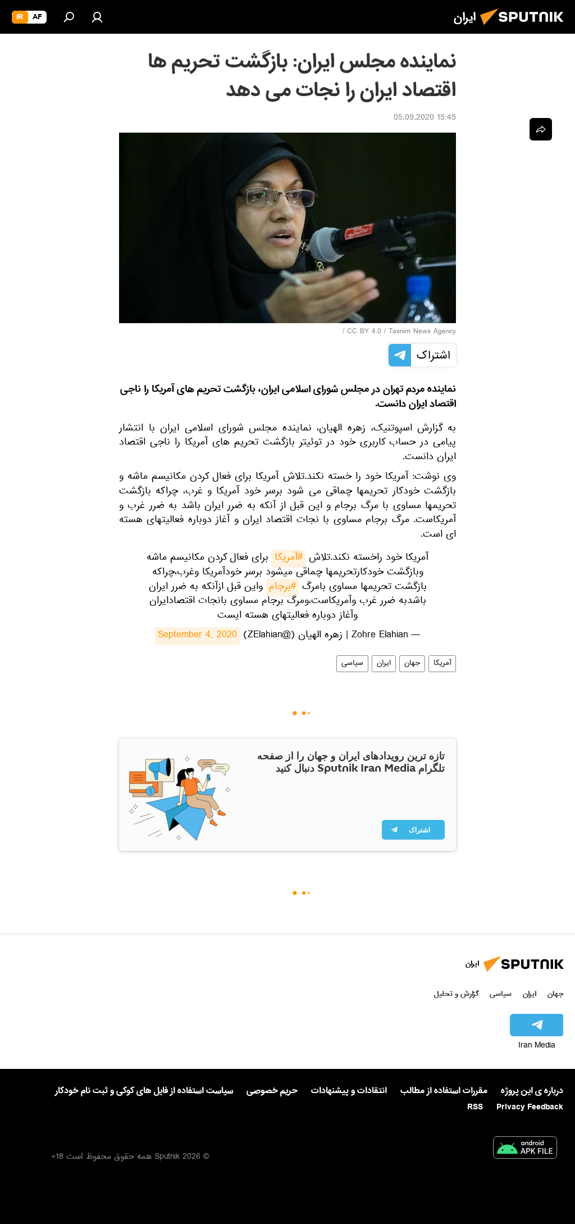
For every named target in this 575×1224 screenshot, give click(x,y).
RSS (475, 1107)
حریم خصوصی (272, 1091)
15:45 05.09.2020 (425, 118)
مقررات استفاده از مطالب (443, 1091)
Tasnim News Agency (422, 332)
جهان (412, 663)
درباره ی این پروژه (532, 1091)
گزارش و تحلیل (456, 993)
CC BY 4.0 (364, 332)
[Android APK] (525, 1149)
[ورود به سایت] (97, 17)
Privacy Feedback (529, 1107)
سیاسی (352, 663)
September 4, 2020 (197, 636)
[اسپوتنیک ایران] (525, 28)
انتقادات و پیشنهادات (349, 1091)
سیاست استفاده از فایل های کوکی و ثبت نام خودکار (144, 1091)
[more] (541, 129)
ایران (384, 663)
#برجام (282, 588)
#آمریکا (289, 559)
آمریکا (442, 663)
